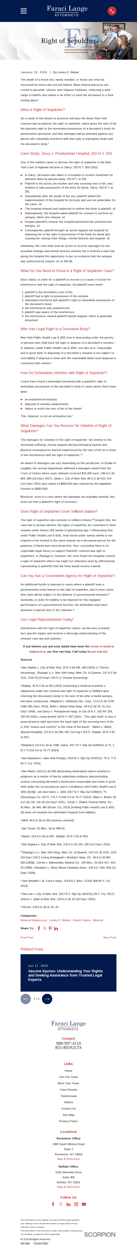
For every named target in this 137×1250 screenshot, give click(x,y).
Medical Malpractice (34, 920)
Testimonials (68, 1096)
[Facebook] (53, 1204)
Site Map (68, 1115)
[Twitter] (61, 1204)
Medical (98, 920)
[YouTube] (84, 1204)
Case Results (68, 1089)
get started (99, 651)
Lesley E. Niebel (59, 920)
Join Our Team (68, 1077)
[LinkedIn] (68, 1204)
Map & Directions (68, 1159)
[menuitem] (25, 1243)
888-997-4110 (68, 1043)
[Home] (67, 11)
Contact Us (68, 1108)
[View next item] (47, 999)
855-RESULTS (68, 1047)
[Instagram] (76, 1204)
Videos (68, 1102)
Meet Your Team (68, 1083)
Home (68, 1070)
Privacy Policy (68, 1121)
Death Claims (81, 920)
